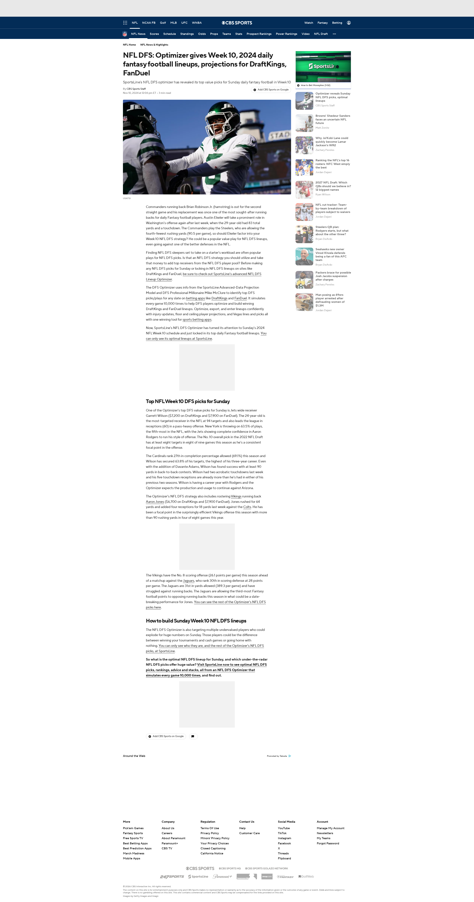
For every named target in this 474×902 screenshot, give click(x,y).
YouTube (284, 828)
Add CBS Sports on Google (273, 89)
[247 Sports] (172, 876)
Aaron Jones (155, 502)
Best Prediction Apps (137, 848)
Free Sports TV (133, 838)
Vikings (236, 496)
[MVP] (267, 875)
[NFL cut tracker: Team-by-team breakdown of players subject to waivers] (304, 212)
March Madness (133, 853)
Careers (167, 833)
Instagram (284, 838)
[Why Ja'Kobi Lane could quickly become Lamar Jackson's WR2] (304, 145)
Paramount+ (170, 843)
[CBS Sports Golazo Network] (266, 868)
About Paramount (173, 838)
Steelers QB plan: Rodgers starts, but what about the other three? (332, 230)
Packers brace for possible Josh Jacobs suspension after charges (333, 276)
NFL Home (129, 45)
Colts (247, 507)
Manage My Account (330, 828)
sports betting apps (197, 319)
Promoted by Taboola (277, 756)
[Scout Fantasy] (285, 876)
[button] (334, 34)
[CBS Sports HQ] (230, 868)
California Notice (212, 850)
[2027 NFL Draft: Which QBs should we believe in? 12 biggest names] (304, 190)
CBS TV (167, 848)
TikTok (282, 833)
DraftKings (219, 298)
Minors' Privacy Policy (215, 838)
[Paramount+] (222, 876)
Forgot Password (328, 843)
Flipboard (284, 858)
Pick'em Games (133, 828)
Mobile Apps (131, 858)
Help (242, 828)
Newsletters (325, 833)
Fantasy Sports (133, 833)
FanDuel (240, 298)
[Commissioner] (247, 875)
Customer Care (249, 833)
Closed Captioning (213, 845)
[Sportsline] (198, 876)
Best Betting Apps (135, 843)
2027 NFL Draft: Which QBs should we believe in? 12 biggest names (333, 186)
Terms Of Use (210, 828)
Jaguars (188, 581)
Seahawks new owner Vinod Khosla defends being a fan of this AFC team (331, 254)
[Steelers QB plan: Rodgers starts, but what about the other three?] (304, 234)
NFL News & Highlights (154, 45)
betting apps (195, 298)
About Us (168, 828)
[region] (323, 66)
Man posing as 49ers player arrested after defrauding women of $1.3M (330, 300)
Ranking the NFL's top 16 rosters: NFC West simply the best (333, 163)
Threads (283, 853)
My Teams (323, 838)
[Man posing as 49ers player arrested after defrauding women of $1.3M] (304, 302)
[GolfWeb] (306, 876)
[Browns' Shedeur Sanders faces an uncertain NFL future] (304, 123)
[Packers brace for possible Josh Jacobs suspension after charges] (304, 280)
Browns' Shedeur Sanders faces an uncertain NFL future (333, 119)
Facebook (284, 843)
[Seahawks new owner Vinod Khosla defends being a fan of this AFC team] (304, 256)
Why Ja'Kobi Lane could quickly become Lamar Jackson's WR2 (332, 141)
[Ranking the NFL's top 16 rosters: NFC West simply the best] (304, 167)
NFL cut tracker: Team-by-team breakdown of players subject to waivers (333, 208)
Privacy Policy (210, 833)
